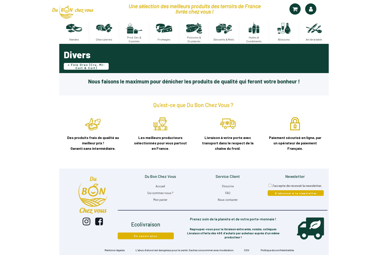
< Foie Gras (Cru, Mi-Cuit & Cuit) (86, 66)
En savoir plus (145, 235)
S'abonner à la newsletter (296, 193)
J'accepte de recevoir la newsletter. (297, 186)
